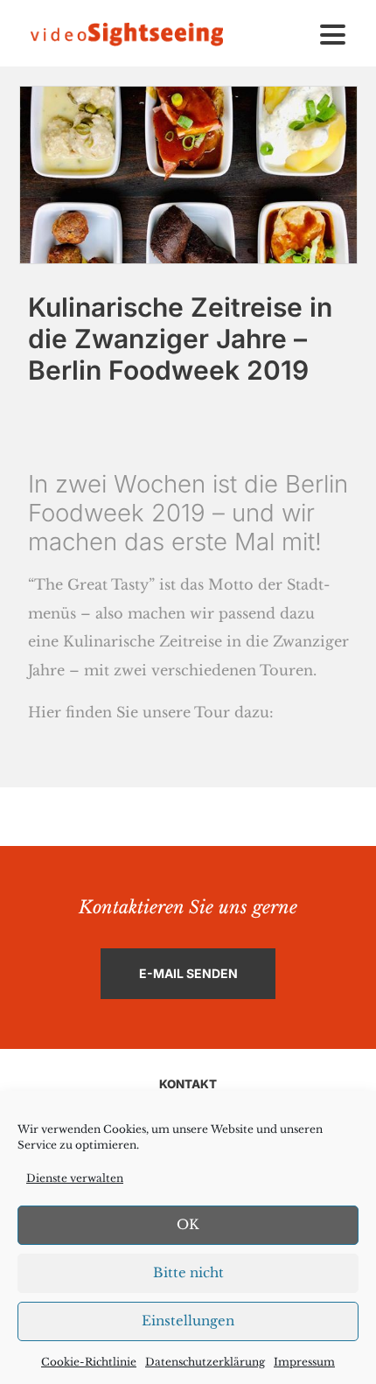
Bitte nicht (188, 1272)
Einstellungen (188, 1320)
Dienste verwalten (74, 1178)
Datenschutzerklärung (205, 1361)
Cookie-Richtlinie (88, 1361)
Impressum (304, 1361)
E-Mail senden (188, 973)
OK (188, 1224)
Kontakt (188, 1084)
